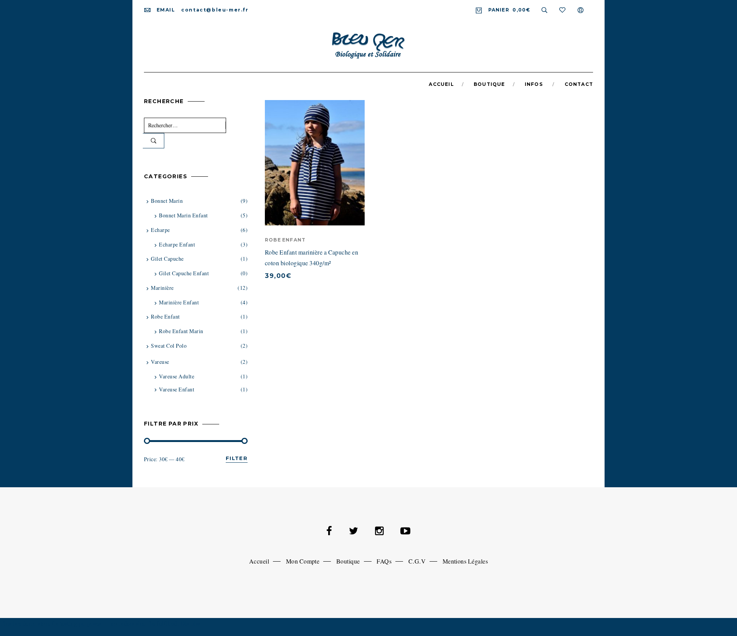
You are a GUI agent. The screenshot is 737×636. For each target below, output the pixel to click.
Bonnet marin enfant (183, 215)
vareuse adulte (176, 376)
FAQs (384, 561)
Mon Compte (303, 561)
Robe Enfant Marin (181, 331)
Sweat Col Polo (169, 345)
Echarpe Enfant (177, 244)
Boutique (348, 561)
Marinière (162, 287)
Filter (237, 458)
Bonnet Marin (167, 200)
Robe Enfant (285, 240)
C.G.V (417, 561)
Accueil (259, 561)
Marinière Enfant (179, 302)
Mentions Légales (465, 561)
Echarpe (160, 229)
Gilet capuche (167, 258)
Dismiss (190, 623)
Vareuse (160, 361)
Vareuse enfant (176, 389)
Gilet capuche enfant (184, 273)
